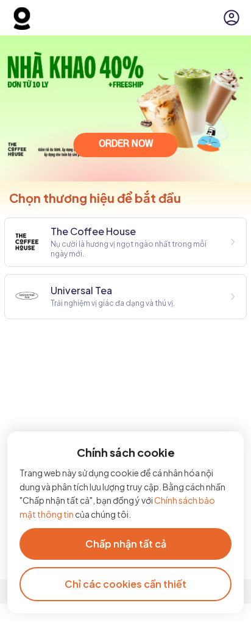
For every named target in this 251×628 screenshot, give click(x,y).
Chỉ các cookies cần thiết (125, 583)
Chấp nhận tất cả (125, 543)
